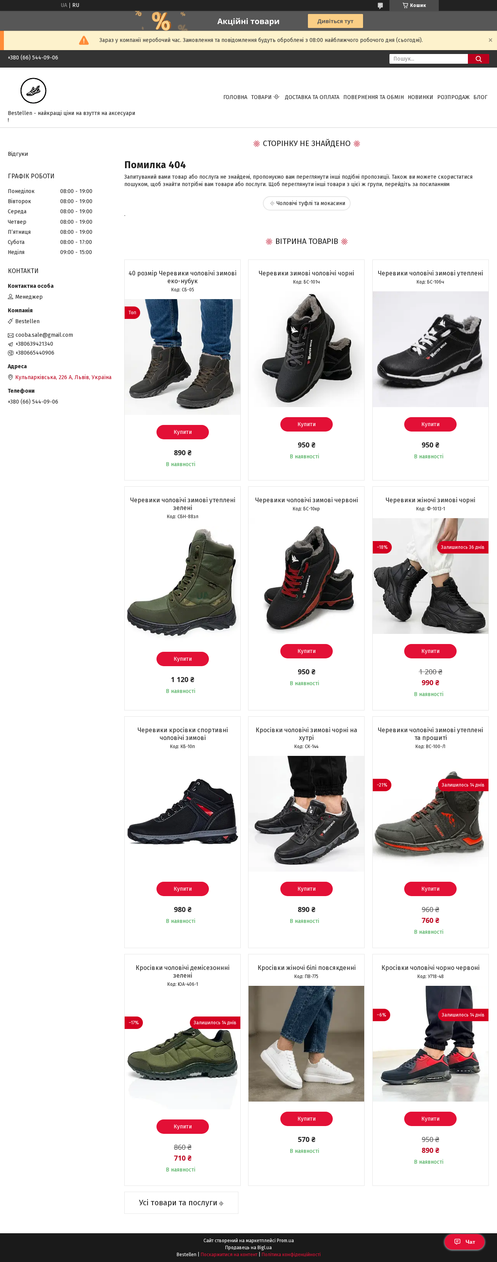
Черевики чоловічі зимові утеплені (430, 273)
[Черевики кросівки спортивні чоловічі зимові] (182, 813)
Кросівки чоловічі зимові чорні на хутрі (306, 734)
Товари (261, 97)
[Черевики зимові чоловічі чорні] (306, 349)
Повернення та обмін (373, 97)
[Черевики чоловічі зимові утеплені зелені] (182, 584)
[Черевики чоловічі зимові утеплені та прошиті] (430, 813)
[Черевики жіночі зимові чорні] (430, 576)
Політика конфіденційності (291, 1254)
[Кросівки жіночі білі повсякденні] (306, 1043)
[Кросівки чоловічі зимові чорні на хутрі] (306, 813)
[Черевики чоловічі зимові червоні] (306, 576)
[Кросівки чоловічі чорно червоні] (430, 1043)
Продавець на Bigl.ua (248, 1247)
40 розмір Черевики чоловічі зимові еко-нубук (182, 277)
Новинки (420, 97)
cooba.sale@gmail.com (44, 335)
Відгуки (18, 153)
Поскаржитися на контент (229, 1254)
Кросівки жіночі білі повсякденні (306, 967)
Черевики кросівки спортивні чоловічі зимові (182, 734)
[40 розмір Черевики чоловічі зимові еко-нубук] (182, 357)
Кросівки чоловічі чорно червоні (430, 967)
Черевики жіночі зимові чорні (430, 500)
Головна (235, 97)
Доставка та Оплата (312, 97)
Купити (183, 432)
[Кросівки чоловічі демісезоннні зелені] (182, 1051)
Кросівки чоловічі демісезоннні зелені (182, 971)
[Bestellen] (33, 90)
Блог (480, 97)
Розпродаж (453, 97)
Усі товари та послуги (178, 1202)
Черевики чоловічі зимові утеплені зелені (182, 504)
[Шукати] (478, 59)
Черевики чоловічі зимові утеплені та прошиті (430, 734)
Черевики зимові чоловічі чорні (306, 273)
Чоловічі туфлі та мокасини (310, 203)
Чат (470, 1242)
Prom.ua (285, 1240)
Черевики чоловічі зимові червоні (306, 500)
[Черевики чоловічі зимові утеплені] (430, 349)
